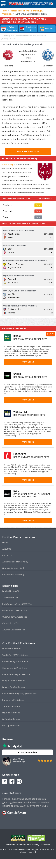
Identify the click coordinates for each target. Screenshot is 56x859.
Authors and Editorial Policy (15, 561)
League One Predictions (13, 680)
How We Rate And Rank (13, 568)
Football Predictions (19, 10)
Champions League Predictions (17, 674)
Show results (45, 198)
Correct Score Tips (10, 623)
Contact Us (7, 555)
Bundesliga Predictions (13, 700)
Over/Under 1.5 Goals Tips (14, 616)
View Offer (28, 361)
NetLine (44, 805)
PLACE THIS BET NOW (28, 151)
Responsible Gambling (13, 574)
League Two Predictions (13, 687)
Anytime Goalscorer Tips (13, 629)
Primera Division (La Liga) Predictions (19, 693)
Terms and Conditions (16, 844)
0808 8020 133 (21, 805)
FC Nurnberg (7, 164)
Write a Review (29, 752)
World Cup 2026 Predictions (15, 655)
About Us (6, 548)
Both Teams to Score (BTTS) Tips (17, 604)
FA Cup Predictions (11, 719)
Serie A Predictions (11, 706)
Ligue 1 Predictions (11, 712)
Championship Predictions (14, 668)
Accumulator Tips (10, 597)
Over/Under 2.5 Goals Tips (14, 610)
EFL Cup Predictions (11, 725)
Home (4, 10)
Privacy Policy (33, 844)
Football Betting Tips (11, 591)
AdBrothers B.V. (49, 849)
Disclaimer (45, 844)
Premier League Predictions (15, 661)
